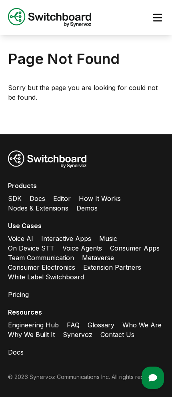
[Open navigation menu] (157, 17)
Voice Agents (82, 248)
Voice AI (20, 239)
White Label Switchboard (46, 277)
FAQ (73, 325)
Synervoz (77, 335)
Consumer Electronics (41, 267)
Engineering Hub (33, 325)
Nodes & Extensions (38, 208)
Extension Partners (112, 267)
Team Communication (41, 258)
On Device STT (31, 248)
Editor (62, 198)
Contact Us (117, 335)
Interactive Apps (66, 239)
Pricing (18, 295)
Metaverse (98, 258)
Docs (37, 198)
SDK (15, 198)
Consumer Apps (135, 248)
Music (108, 239)
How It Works (100, 198)
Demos (87, 208)
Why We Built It (31, 335)
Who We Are (142, 325)
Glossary (101, 325)
